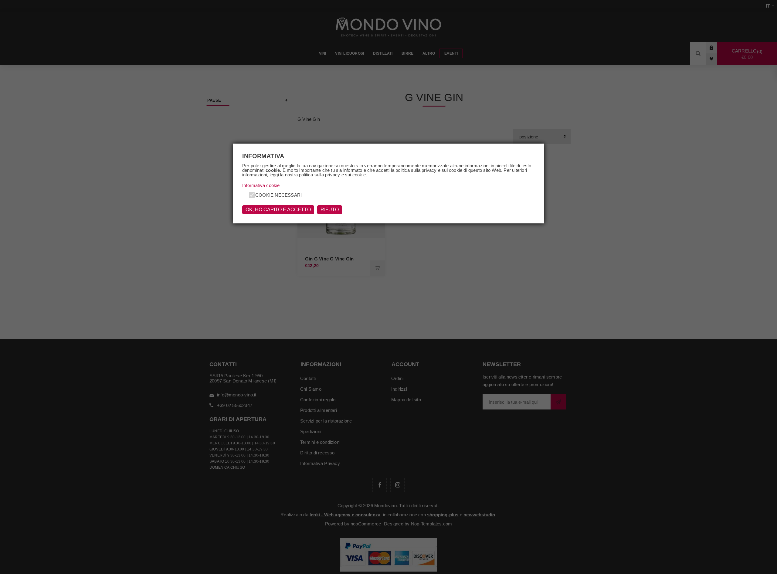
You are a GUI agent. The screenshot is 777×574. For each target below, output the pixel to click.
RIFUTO (330, 209)
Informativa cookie (261, 185)
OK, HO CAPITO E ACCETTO (278, 209)
